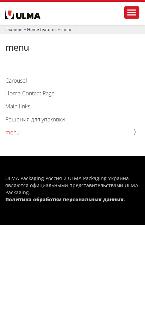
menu (12, 132)
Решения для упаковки (35, 119)
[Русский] (22, 15)
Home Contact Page (30, 93)
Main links (17, 106)
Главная (14, 29)
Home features (42, 29)
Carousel (16, 80)
